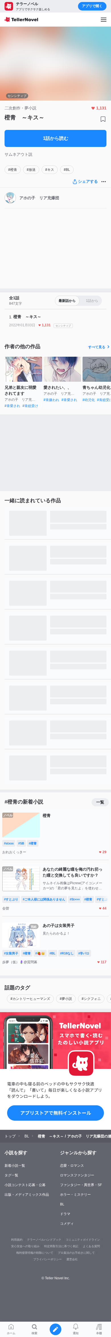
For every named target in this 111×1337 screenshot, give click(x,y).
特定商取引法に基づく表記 (61, 1246)
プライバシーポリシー (47, 1259)
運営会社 (72, 1259)
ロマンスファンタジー (77, 1175)
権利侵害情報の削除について (34, 1252)
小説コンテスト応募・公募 (25, 1185)
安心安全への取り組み (25, 1246)
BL (62, 1204)
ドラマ (65, 1214)
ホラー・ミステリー (75, 1195)
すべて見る (96, 347)
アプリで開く (92, 6)
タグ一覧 (11, 1175)
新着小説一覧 (15, 1166)
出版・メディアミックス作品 (27, 1195)
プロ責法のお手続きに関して (76, 1252)
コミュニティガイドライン (83, 1239)
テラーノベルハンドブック (44, 1239)
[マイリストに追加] (103, 119)
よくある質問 (91, 1246)
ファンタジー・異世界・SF (81, 1185)
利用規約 (16, 1239)
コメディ (67, 1224)
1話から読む (55, 138)
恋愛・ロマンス (72, 1166)
